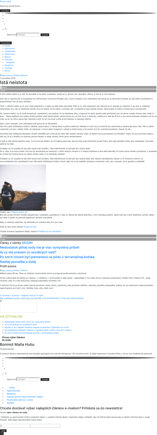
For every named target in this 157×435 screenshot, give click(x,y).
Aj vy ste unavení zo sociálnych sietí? (28, 252)
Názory (8, 57)
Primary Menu (5, 43)
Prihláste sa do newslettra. (49, 231)
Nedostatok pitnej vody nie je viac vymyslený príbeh (39, 247)
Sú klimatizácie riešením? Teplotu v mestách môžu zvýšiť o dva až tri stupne (38, 330)
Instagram (10, 62)
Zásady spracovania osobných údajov (25, 396)
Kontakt (10, 403)
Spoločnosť (9, 48)
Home (12, 387)
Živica (7, 71)
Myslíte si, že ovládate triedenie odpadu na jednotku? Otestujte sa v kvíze (37, 327)
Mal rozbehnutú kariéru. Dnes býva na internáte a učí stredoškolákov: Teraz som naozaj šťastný (41, 298)
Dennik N (8, 27)
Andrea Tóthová (20, 75)
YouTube (8, 68)
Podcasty (9, 59)
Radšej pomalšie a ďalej (18, 262)
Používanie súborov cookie (20, 400)
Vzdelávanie (10, 51)
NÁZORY (27, 243)
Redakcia (11, 394)
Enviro (7, 46)
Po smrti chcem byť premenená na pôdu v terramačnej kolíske (47, 257)
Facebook (9, 65)
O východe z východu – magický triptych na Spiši (21, 295)
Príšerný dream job (19, 212)
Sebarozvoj (9, 54)
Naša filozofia (13, 391)
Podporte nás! (30, 227)
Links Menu (5, 11)
